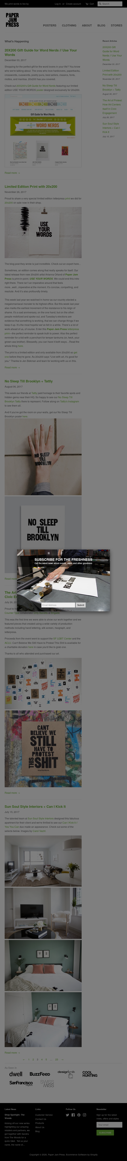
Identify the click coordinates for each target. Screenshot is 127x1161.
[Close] (110, 549)
